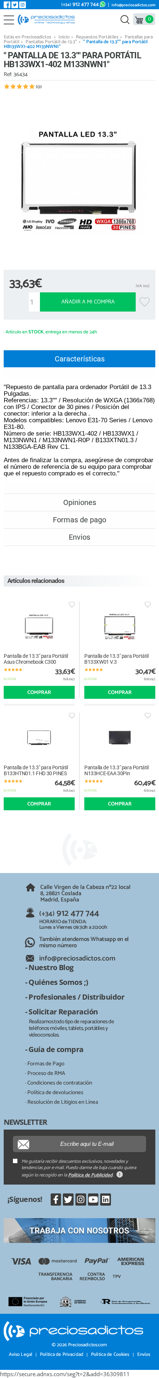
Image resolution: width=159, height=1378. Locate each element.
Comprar (39, 692)
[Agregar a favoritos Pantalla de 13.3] (72, 604)
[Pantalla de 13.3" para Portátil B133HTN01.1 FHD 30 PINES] (39, 737)
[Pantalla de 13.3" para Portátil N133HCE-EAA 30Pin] (119, 737)
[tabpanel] (79, 179)
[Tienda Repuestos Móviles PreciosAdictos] (48, 19)
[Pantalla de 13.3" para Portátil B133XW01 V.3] (119, 626)
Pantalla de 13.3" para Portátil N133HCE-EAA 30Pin (116, 770)
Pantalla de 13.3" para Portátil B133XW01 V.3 (116, 659)
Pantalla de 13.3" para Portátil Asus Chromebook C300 (36, 659)
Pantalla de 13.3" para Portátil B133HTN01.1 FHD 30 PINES (36, 770)
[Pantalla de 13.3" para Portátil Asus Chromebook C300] (39, 626)
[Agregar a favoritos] (144, 302)
